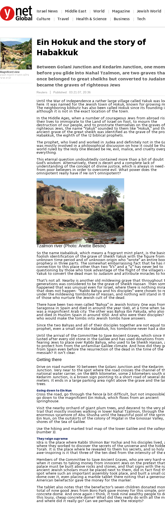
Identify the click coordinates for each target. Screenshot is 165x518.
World (99, 11)
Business (122, 19)
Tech (141, 19)
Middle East (75, 11)
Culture (43, 19)
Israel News (47, 11)
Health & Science (91, 19)
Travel (63, 19)
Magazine (121, 11)
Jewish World (149, 11)
